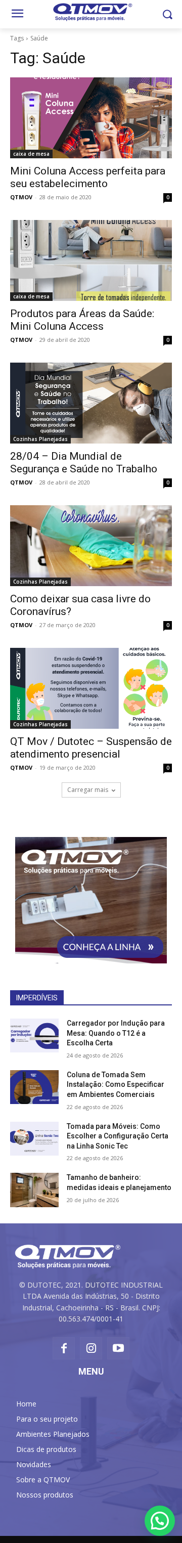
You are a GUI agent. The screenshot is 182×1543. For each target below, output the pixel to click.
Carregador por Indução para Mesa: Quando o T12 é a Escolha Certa (116, 1033)
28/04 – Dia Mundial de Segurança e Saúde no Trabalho (83, 462)
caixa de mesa (31, 153)
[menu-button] (17, 14)
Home (26, 1403)
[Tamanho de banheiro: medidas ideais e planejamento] (34, 1190)
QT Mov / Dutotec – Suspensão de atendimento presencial (91, 747)
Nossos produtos (44, 1495)
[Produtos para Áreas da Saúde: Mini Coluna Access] (91, 260)
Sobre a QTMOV (43, 1479)
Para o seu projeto (47, 1419)
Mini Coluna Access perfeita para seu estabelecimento (87, 177)
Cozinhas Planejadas (40, 439)
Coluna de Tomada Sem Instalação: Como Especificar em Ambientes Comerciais (115, 1084)
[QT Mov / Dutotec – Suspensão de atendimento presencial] (91, 688)
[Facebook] (64, 1348)
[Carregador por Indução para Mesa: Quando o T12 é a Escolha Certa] (34, 1035)
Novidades (33, 1464)
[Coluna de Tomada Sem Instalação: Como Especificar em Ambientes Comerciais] (34, 1087)
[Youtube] (118, 1348)
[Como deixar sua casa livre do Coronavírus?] (91, 545)
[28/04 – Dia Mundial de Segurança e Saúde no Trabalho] (91, 403)
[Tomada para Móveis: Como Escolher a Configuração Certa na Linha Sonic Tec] (34, 1139)
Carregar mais (87, 789)
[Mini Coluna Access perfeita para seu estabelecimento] (91, 117)
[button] (167, 14)
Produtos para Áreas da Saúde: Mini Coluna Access (82, 319)
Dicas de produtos (46, 1449)
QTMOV (21, 197)
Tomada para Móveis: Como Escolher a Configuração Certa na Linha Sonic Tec (117, 1136)
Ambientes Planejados (52, 1434)
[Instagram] (91, 1348)
